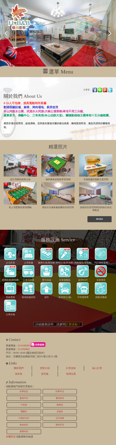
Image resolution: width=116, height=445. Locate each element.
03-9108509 (24, 345)
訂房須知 (71, 368)
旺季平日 (60, 391)
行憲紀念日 (24, 418)
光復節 (60, 411)
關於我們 (19, 368)
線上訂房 (97, 368)
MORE (99, 219)
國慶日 (24, 411)
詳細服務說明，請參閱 (58, 324)
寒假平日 (60, 425)
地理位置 (71, 374)
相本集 (18, 374)
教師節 (60, 405)
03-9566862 (24, 349)
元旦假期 (60, 418)
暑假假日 (60, 398)
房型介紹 (45, 368)
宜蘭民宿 (11, 436)
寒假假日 (24, 425)
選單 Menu (61, 72)
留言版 (44, 374)
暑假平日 (24, 398)
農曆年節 (24, 431)
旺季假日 (24, 391)
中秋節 (24, 405)
